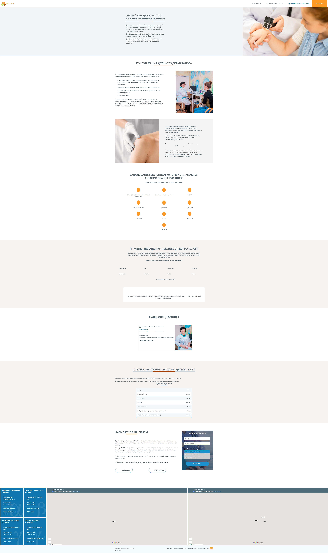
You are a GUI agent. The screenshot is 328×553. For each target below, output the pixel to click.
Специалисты (189, 548)
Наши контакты (202, 548)
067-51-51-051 (7, 504)
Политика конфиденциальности (175, 548)
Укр (208, 548)
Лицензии (118, 550)
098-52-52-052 (31, 504)
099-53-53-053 (7, 533)
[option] (164, 30)
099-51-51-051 (7, 502)
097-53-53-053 (7, 535)
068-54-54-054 (31, 535)
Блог (195, 548)
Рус (211, 548)
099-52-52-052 (31, 502)
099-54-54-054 (31, 533)
